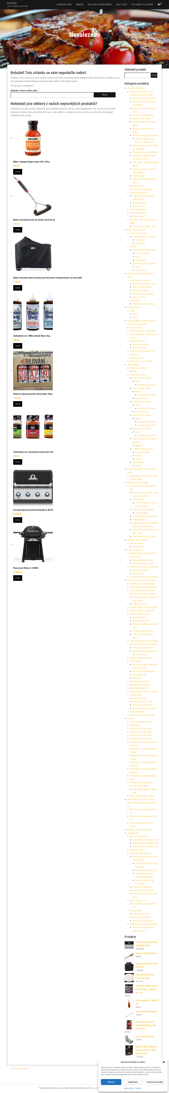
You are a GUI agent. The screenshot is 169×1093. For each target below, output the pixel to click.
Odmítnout (133, 1082)
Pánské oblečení (137, 543)
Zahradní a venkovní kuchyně (139, 829)
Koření (137, 381)
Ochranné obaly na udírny (143, 294)
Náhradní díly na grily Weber (141, 189)
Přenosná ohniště (142, 253)
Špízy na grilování (137, 711)
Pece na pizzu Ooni (138, 900)
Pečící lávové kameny (139, 688)
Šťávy (134, 371)
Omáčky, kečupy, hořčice (142, 449)
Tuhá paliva (140, 240)
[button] (163, 1062)
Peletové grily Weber (138, 192)
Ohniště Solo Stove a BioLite (142, 890)
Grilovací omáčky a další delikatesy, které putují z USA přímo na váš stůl (143, 334)
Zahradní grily (64, 4)
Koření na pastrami (140, 344)
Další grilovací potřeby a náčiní (143, 593)
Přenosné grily (136, 910)
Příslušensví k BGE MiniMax (141, 782)
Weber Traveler (138, 216)
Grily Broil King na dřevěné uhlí (145, 840)
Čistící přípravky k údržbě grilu (142, 590)
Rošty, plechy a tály (138, 698)
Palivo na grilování (134, 550)
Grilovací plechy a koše (142, 701)
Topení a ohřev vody (138, 233)
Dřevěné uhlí (137, 573)
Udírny (137, 256)
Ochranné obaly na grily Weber (145, 135)
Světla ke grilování (140, 604)
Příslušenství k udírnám (140, 280)
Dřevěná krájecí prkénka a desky (143, 607)
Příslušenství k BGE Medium (141, 732)
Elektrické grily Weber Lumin (144, 226)
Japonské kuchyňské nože (143, 671)
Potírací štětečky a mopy (143, 631)
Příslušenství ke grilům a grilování (141, 580)
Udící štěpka (135, 300)
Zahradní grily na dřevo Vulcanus (144, 924)
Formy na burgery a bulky (140, 722)
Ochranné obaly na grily (140, 681)
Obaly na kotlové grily (141, 684)
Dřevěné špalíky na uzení (142, 563)
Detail (17, 171)
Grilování (138, 1088)
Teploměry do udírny (142, 4)
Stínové (130, 718)
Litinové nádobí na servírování (145, 516)
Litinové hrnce (138, 499)
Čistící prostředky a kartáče (144, 98)
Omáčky (80, 4)
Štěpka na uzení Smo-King (143, 304)
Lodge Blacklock (139, 519)
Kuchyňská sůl (141, 398)
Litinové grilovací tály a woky (144, 708)
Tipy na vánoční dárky (139, 786)
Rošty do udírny (139, 297)
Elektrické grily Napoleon (142, 920)
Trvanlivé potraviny (138, 374)
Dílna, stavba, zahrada (136, 229)
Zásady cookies (129, 1088)
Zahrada (133, 246)
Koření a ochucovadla (141, 378)
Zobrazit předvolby (155, 1082)
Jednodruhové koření (147, 385)
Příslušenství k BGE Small (140, 735)
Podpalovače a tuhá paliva (143, 236)
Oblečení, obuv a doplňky (137, 540)
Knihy (134, 314)
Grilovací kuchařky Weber (143, 115)
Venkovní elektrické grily (140, 917)
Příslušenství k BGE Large (140, 728)
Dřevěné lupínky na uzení (142, 560)
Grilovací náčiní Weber (100, 4)
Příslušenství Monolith (141, 887)
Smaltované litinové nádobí (143, 536)
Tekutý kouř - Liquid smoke (141, 361)
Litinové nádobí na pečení (143, 509)
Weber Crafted (138, 176)
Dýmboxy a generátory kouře (144, 283)
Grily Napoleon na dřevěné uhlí (145, 843)
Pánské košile (138, 546)
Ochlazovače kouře (140, 290)
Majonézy (139, 445)
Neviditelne (134, 725)
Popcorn (138, 465)
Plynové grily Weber (138, 213)
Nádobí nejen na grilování (137, 482)
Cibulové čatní (136, 327)
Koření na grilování (137, 341)
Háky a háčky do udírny (142, 287)
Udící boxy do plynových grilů (142, 715)
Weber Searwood (139, 203)
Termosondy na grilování (142, 647)
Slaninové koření (137, 358)
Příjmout (111, 1082)
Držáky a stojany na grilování (142, 610)
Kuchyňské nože (139, 674)
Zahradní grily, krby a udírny (143, 250)
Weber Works (138, 186)
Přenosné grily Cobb (140, 914)
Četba (132, 310)
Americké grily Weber (136, 88)
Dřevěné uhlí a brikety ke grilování (144, 567)
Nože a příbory (136, 661)
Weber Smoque (138, 206)
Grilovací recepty (21, 1068)
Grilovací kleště (138, 617)
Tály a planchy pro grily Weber (145, 152)
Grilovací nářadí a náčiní (140, 614)
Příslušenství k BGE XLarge (141, 738)
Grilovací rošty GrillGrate (142, 705)
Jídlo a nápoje (133, 364)
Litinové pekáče (141, 513)
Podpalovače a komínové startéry (144, 577)
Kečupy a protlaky (142, 452)
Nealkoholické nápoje (139, 368)
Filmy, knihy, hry (133, 307)
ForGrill (12, 3)
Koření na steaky (139, 347)
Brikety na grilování (140, 570)
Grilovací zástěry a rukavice (141, 658)
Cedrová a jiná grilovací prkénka (143, 587)
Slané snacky (138, 462)
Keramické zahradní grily (140, 853)
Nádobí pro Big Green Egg (145, 870)
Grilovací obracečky (140, 620)
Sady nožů (121, 4)
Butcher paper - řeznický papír (142, 583)
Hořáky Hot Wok (136, 850)
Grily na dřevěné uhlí (138, 836)
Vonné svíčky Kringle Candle (142, 796)
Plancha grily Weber (138, 209)
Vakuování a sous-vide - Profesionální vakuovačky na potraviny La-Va (142, 802)
